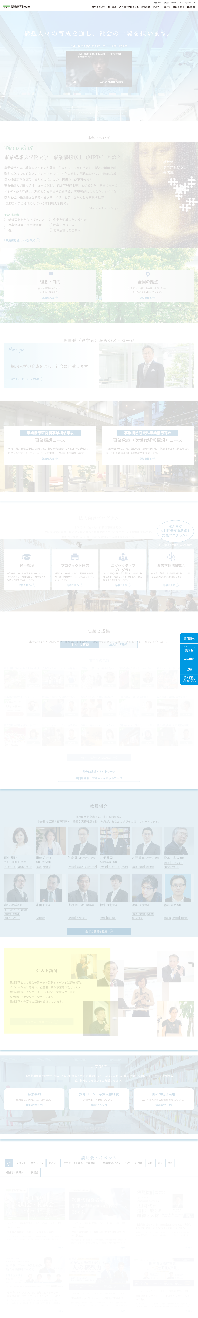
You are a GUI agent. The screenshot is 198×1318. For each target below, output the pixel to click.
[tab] (8, 1163)
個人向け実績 (80, 644)
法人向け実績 (118, 644)
